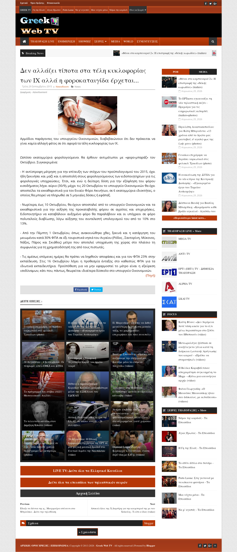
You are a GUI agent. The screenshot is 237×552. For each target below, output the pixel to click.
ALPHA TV (185, 283)
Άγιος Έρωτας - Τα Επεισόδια (196, 433)
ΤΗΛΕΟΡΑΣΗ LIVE (42, 41)
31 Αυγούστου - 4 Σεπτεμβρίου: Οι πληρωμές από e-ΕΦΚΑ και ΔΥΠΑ (44, 364)
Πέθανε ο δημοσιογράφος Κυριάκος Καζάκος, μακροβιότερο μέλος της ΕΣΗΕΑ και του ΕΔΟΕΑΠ (88, 389)
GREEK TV (25, 9)
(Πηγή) (150, 275)
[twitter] (210, 3)
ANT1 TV (184, 253)
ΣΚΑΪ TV (184, 298)
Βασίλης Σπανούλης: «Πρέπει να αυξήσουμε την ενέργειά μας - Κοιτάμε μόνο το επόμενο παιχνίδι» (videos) (132, 360)
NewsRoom (62, 86)
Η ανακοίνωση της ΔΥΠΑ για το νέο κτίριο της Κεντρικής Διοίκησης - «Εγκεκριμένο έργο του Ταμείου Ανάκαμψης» (87, 328)
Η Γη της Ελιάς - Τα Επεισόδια (197, 448)
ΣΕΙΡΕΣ (99, 41)
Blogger (150, 545)
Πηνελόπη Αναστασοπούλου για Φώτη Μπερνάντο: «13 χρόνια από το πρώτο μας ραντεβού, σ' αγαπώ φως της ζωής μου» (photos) (196, 135)
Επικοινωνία (53, 3)
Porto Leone (68, 9)
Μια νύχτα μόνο (99, 9)
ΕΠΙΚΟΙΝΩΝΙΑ (59, 545)
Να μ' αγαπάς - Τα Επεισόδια (196, 509)
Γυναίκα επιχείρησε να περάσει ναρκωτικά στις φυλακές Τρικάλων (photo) (43, 330)
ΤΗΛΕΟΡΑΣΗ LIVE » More (184, 231)
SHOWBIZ (85, 41)
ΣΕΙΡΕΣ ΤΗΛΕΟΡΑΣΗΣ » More (186, 410)
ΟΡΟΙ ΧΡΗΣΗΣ (40, 545)
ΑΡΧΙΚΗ (25, 545)
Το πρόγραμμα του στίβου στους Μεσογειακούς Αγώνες (43, 393)
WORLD (128, 41)
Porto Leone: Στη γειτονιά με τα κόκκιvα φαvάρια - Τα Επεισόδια (196, 482)
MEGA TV (184, 238)
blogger (148, 523)
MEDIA (115, 41)
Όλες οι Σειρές (137, 9)
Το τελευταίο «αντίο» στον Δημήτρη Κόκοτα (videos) (40, 423)
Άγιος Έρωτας (54, 9)
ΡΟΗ (175, 71)
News (78, 86)
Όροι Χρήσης (37, 3)
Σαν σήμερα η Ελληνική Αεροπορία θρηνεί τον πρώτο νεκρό (85, 362)
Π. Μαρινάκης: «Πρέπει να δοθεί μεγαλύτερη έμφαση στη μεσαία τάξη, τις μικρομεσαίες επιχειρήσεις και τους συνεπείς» (132, 328)
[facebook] (206, 3)
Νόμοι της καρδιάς (118, 9)
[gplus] (215, 3)
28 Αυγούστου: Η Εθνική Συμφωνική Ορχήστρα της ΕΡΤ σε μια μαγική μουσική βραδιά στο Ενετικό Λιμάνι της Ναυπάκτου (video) (88, 446)
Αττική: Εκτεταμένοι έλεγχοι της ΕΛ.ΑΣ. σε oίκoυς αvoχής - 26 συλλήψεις (87, 421)
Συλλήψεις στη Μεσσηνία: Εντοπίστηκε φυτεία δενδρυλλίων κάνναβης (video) (133, 391)
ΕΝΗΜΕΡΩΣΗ (66, 41)
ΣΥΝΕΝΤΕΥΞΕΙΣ (147, 41)
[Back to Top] (215, 546)
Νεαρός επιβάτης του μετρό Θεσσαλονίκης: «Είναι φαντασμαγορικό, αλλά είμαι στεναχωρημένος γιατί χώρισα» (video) (132, 417)
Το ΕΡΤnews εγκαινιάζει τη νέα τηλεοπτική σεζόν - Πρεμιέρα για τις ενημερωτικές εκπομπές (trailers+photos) (195, 107)
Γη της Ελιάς (39, 9)
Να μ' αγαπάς (82, 9)
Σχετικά (24, 3)
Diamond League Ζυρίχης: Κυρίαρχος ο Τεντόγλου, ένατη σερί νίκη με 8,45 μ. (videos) (131, 450)
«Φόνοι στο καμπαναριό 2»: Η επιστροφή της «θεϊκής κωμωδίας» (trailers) (149, 53)
